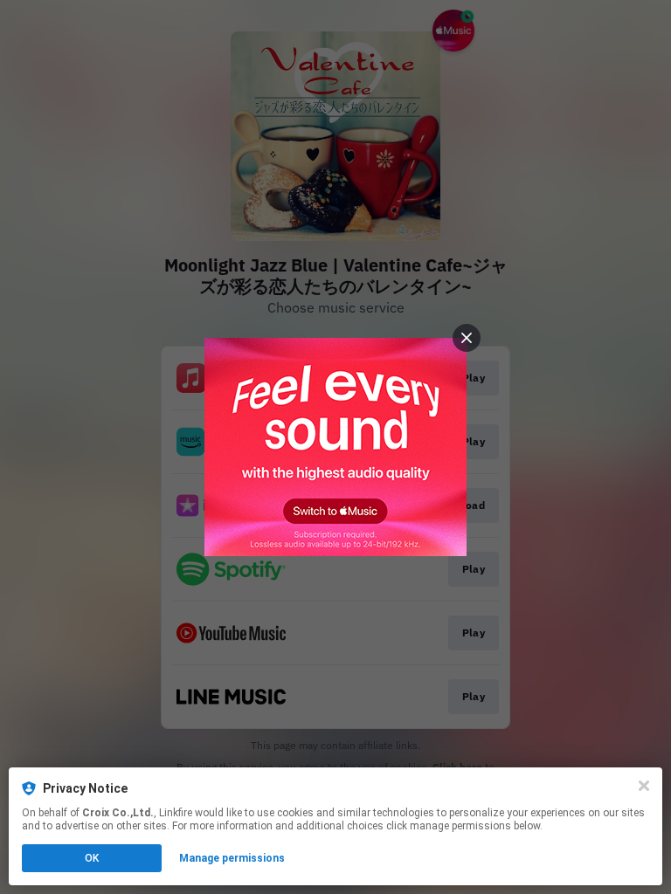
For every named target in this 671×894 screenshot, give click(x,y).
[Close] (644, 786)
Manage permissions (232, 858)
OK (92, 858)
